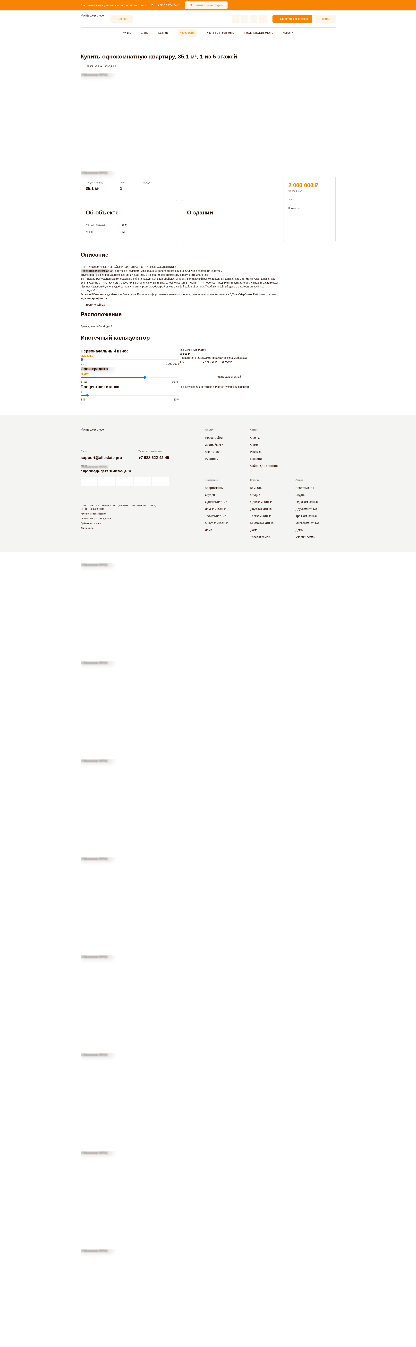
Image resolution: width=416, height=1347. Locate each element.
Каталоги (209, 430)
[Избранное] (235, 19)
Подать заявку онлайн (228, 376)
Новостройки (187, 32)
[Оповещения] (263, 19)
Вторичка (254, 480)
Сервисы (254, 430)
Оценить (163, 32)
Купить (127, 32)
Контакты (294, 208)
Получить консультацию (206, 5)
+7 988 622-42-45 (167, 5)
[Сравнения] (244, 19)
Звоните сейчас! (95, 304)
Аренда (299, 480)
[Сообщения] (253, 19)
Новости (288, 32)
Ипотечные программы (220, 32)
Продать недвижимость (258, 32)
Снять (144, 32)
